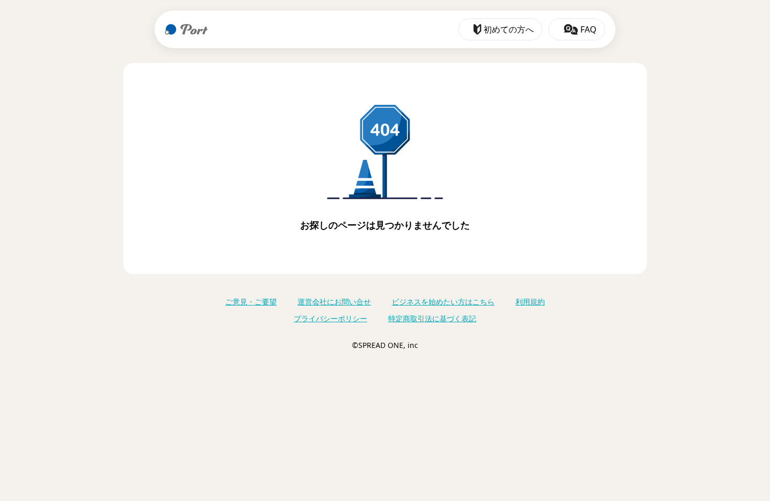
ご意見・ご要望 (251, 302)
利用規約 (530, 302)
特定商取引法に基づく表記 (432, 318)
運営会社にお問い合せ (334, 302)
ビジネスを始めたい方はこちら (443, 302)
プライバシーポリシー (330, 318)
